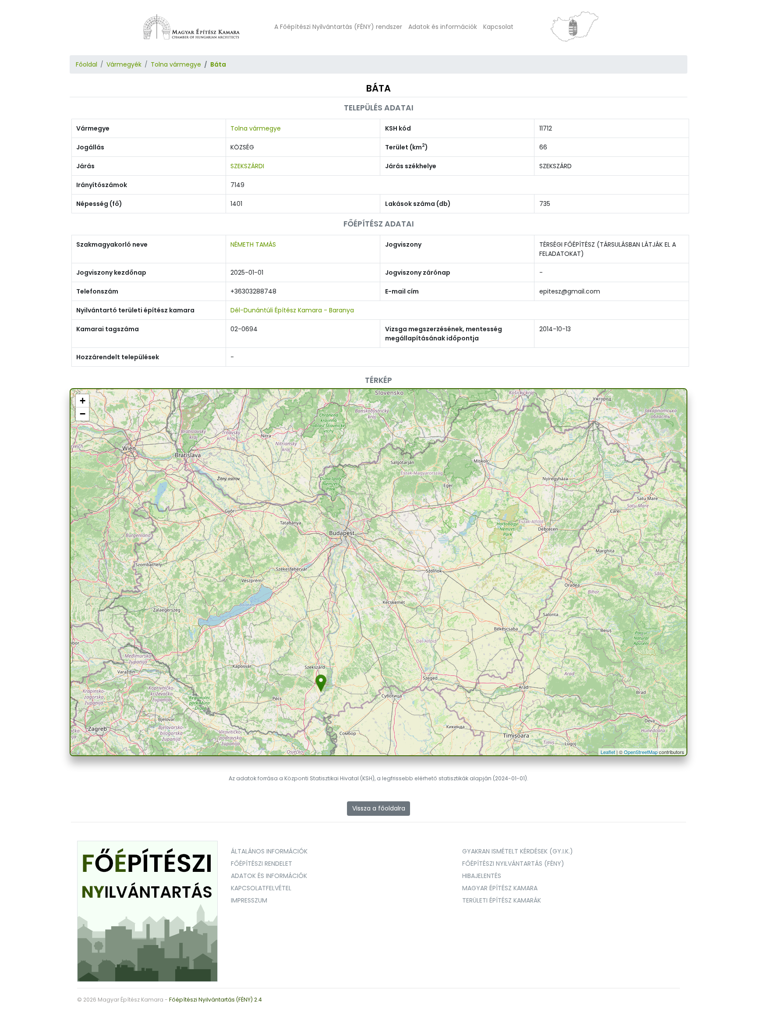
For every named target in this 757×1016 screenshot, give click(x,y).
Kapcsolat (498, 26)
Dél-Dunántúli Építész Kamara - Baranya (292, 310)
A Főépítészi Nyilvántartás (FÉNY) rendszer (338, 26)
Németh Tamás (253, 244)
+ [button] (82, 400)
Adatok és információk (442, 26)
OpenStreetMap (641, 751)
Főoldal (86, 64)
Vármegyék (123, 64)
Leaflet (608, 751)
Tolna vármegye (176, 64)
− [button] (82, 413)
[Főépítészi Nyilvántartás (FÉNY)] (147, 910)
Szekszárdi (247, 166)
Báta (218, 64)
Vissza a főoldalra (378, 808)
